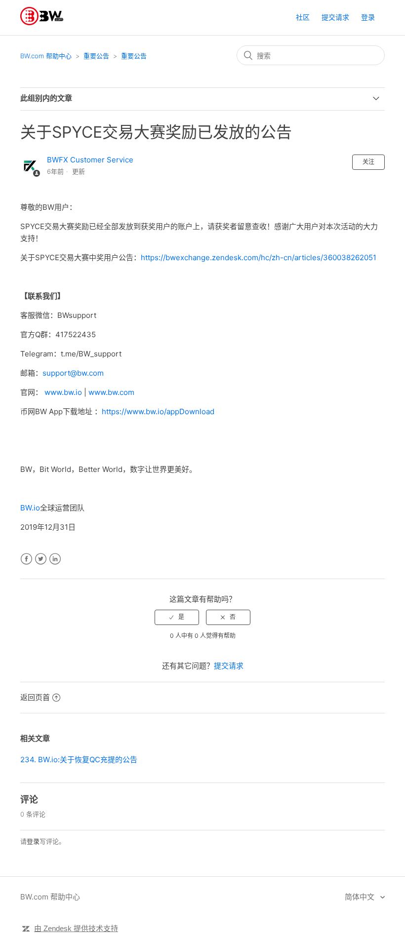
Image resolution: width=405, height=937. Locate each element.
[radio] (177, 617)
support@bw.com (73, 373)
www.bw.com (111, 392)
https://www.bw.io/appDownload (158, 411)
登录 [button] (368, 17)
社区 (303, 17)
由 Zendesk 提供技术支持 (76, 928)
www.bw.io (63, 392)
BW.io (30, 507)
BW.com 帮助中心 (46, 56)
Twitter (41, 559)
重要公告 (96, 56)
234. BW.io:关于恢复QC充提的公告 (78, 759)
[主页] (41, 22)
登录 (33, 841)
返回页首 (35, 697)
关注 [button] (368, 161)
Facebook (26, 559)
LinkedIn (55, 559)
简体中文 (360, 896)
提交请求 (335, 17)
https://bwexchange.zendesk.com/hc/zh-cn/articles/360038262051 (258, 257)
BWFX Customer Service (90, 159)
